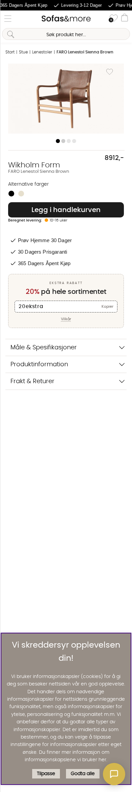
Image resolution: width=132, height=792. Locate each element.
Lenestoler (42, 52)
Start (10, 52)
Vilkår (66, 319)
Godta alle (83, 773)
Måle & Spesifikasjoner (43, 347)
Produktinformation (39, 364)
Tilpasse (46, 773)
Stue (23, 52)
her (102, 760)
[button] (114, 774)
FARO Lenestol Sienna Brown (85, 52)
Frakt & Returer (32, 381)
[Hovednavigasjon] (8, 18)
